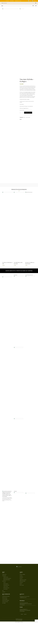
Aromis (4, 582)
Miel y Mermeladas (22, 581)
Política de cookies (5, 601)
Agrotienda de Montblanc (7, 578)
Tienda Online (4, 574)
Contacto (3, 591)
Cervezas (21, 575)
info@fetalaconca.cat (23, 597)
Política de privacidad (5, 600)
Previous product (33, 6)
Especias (21, 578)
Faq (2, 590)
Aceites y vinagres (22, 574)
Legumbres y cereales (23, 579)
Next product (36, 6)
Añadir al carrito (28, 112)
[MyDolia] (22, 43)
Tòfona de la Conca (6, 587)
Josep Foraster (5, 586)
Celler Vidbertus (5, 583)
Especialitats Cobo (6, 585)
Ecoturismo (4, 581)
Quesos (21, 583)
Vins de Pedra (5, 589)
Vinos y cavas (28, 117)
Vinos (24, 117)
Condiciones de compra (5, 596)
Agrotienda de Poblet (6, 579)
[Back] (2, 6)
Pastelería (21, 582)
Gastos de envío (4, 597)
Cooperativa (4, 575)
